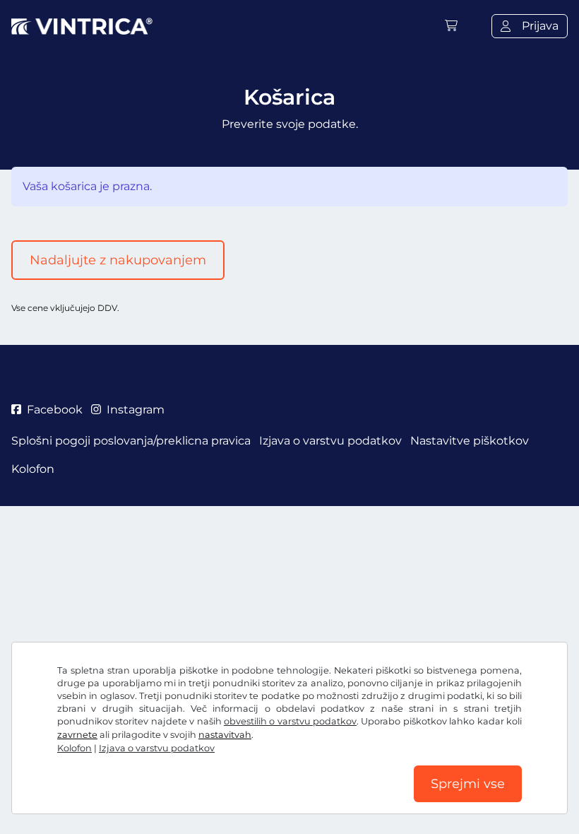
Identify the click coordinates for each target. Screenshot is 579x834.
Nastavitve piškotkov (469, 440)
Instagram (136, 409)
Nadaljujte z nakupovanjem (118, 260)
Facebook (55, 409)
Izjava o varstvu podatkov (157, 748)
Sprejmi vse (468, 784)
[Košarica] (451, 26)
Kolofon (74, 748)
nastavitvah (224, 734)
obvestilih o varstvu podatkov (290, 721)
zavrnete (77, 734)
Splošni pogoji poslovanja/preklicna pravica (131, 440)
